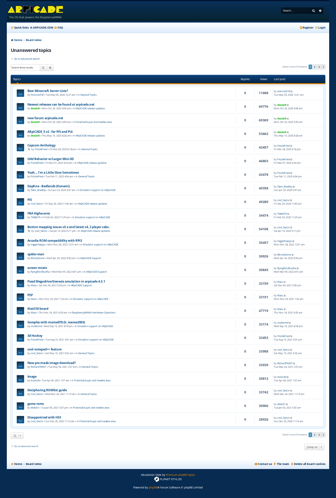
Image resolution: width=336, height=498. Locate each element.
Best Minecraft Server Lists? (47, 91)
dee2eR (35, 108)
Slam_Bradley (38, 190)
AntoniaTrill (37, 94)
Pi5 (29, 200)
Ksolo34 (35, 380)
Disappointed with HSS (44, 417)
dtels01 (35, 407)
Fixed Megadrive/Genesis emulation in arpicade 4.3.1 (66, 281)
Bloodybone (38, 258)
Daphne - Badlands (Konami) (48, 186)
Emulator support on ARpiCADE (97, 190)
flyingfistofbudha (40, 271)
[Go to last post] (291, 91)
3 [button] (319, 67)
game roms (35, 404)
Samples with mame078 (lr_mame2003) (56, 322)
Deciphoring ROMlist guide (47, 390)
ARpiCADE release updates (90, 108)
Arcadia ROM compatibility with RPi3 (54, 240)
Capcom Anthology (41, 145)
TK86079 (35, 217)
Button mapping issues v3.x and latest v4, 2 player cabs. (68, 227)
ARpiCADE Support (90, 258)
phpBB (153, 487)
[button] (323, 66)
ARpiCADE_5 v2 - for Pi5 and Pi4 (50, 132)
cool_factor (37, 203)
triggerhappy (38, 244)
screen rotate (37, 268)
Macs (34, 285)
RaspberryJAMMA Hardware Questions (94, 312)
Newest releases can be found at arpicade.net (60, 104)
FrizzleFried (41, 149)
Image (32, 376)
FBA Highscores (38, 213)
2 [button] (314, 67)
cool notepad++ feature (44, 349)
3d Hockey (34, 335)
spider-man (35, 254)
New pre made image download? (51, 363)
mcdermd (36, 326)
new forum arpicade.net (45, 118)
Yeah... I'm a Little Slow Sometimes (53, 172)
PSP (30, 295)
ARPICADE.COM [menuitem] (43, 27)
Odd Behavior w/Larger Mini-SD (50, 159)
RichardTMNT (38, 366)
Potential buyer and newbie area (93, 122)
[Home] (36, 12)
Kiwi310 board (37, 308)
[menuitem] (58, 28)
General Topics (88, 94)
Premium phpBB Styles (180, 475)
